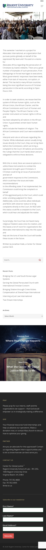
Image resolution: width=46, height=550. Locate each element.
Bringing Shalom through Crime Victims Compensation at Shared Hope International (21, 291)
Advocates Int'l (32, 27)
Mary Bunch (29, 430)
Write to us (7, 485)
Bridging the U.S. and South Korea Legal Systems (19, 277)
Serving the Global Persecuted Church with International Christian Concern (21, 284)
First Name (8, 506)
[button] (42, 6)
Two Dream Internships (13, 300)
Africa (5, 30)
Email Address (9, 525)
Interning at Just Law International (17, 296)
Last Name (8, 516)
